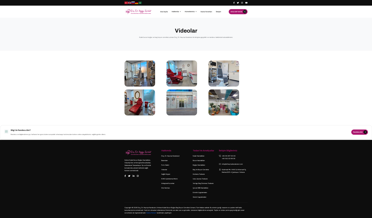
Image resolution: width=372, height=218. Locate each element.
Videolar (164, 170)
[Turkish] (126, 3)
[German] (136, 3)
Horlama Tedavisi (199, 174)
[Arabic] (140, 3)
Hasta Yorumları (206, 12)
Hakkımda (175, 11)
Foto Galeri (165, 165)
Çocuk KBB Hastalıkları (200, 188)
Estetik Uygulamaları (200, 192)
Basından (164, 160)
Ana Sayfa (164, 12)
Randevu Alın (358, 132)
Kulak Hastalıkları (198, 156)
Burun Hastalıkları (199, 160)
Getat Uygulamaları (199, 197)
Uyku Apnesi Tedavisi (200, 179)
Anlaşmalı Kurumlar (167, 183)
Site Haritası (165, 188)
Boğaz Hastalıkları (199, 165)
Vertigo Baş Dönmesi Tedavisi (203, 183)
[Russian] (133, 3)
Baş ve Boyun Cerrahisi (201, 170)
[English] (129, 3)
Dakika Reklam (151, 213)
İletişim (218, 12)
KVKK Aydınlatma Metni (169, 179)
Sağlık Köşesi (165, 174)
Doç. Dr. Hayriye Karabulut (170, 156)
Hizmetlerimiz (190, 11)
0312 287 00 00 (236, 12)
